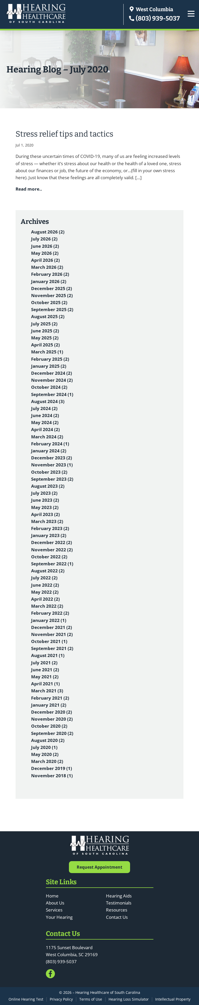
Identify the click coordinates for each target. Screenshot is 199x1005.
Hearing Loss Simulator (129, 999)
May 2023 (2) (45, 507)
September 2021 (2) (52, 648)
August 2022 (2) (48, 571)
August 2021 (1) (48, 655)
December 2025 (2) (51, 288)
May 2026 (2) (45, 253)
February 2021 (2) (50, 698)
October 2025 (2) (49, 302)
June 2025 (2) (45, 331)
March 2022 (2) (47, 606)
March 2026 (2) (47, 267)
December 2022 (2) (51, 542)
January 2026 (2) (48, 281)
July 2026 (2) (44, 239)
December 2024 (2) (51, 373)
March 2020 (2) (47, 761)
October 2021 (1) (49, 641)
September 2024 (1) (52, 394)
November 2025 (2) (52, 295)
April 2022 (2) (45, 599)
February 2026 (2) (50, 274)
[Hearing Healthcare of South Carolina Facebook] (50, 973)
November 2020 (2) (52, 719)
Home (52, 896)
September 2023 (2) (52, 479)
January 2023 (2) (48, 535)
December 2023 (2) (51, 458)
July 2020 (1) (44, 747)
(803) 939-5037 (157, 18)
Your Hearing (59, 917)
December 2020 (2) (51, 712)
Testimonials (118, 903)
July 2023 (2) (44, 493)
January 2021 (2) (48, 705)
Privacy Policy (61, 999)
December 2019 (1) (51, 768)
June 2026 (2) (45, 246)
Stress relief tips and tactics (64, 134)
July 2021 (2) (44, 663)
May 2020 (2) (45, 754)
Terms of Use (90, 999)
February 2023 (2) (50, 528)
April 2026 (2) (45, 260)
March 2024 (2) (47, 437)
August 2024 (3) (48, 401)
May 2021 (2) (45, 677)
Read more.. (29, 189)
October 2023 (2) (49, 472)
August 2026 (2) (48, 232)
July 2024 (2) (44, 408)
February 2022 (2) (50, 613)
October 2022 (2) (49, 557)
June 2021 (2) (45, 670)
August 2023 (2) (48, 486)
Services (54, 910)
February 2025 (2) (50, 359)
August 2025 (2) (48, 316)
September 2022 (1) (52, 564)
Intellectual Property (172, 999)
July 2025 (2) (44, 324)
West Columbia (154, 9)
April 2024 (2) (45, 429)
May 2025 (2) (45, 338)
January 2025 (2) (48, 366)
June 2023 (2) (45, 500)
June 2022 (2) (45, 585)
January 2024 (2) (48, 451)
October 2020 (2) (49, 726)
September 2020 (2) (52, 733)
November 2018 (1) (52, 776)
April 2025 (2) (45, 345)
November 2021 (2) (52, 634)
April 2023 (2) (45, 514)
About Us (55, 903)
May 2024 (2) (45, 422)
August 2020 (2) (48, 740)
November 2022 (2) (52, 550)
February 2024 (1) (50, 444)
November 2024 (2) (52, 380)
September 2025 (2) (52, 309)
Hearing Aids (119, 896)
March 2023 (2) (47, 521)
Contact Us (117, 917)
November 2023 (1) (52, 465)
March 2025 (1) (47, 352)
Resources (116, 910)
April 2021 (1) (45, 684)
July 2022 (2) (44, 578)
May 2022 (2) (45, 592)
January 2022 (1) (48, 620)
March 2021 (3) (47, 691)
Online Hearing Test (26, 999)
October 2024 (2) (49, 387)
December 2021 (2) (51, 627)
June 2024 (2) (45, 415)
